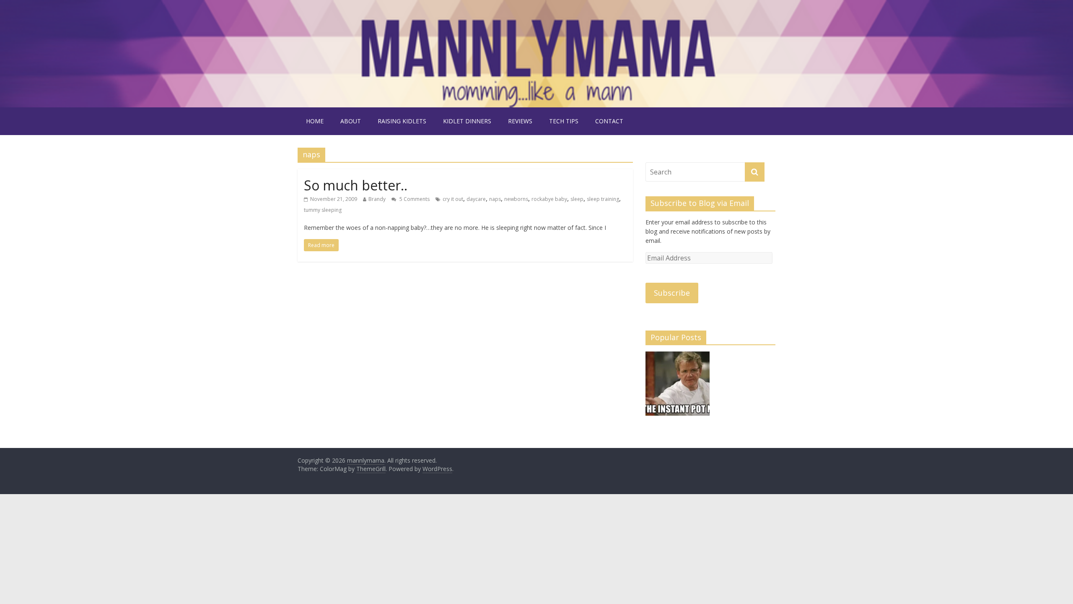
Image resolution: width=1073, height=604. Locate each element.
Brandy (377, 199)
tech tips (563, 121)
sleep (576, 199)
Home (315, 121)
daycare (476, 199)
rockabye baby (549, 199)
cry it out (453, 199)
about (350, 121)
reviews (520, 121)
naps (495, 199)
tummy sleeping (323, 209)
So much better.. (355, 185)
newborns (516, 199)
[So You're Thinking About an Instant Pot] (677, 387)
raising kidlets (402, 121)
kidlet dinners (467, 121)
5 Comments (414, 199)
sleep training (603, 199)
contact (609, 121)
